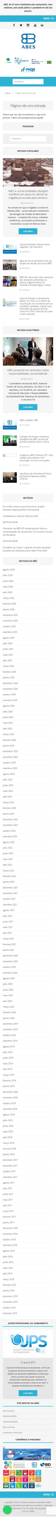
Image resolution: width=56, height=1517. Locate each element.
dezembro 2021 (10, 887)
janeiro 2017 (8, 1222)
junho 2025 (8, 649)
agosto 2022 (9, 842)
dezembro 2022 (10, 819)
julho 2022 (7, 847)
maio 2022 (8, 859)
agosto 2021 (9, 910)
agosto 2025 (9, 637)
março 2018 (8, 1143)
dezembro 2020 (10, 955)
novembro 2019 (10, 1029)
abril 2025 (7, 660)
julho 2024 (7, 711)
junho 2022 (8, 853)
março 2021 (8, 938)
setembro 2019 (10, 1040)
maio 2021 (8, 927)
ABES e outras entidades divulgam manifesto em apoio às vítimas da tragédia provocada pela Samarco (28, 194)
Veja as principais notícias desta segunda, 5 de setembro (34, 245)
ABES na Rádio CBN (29, 420)
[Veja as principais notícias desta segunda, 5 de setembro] (10, 251)
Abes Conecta (9, 1427)
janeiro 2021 (8, 950)
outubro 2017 (9, 1171)
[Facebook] (14, 25)
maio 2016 (8, 1268)
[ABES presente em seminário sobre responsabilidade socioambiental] (28, 364)
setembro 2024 (10, 700)
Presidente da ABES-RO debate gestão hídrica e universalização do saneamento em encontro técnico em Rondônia (27, 531)
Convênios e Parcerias (12, 1432)
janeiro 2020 (8, 1018)
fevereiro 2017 (9, 1216)
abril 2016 (7, 1273)
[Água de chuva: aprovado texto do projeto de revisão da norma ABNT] (10, 268)
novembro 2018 (10, 1097)
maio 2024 (8, 722)
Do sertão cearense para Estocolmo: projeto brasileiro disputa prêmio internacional (24, 508)
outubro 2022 (9, 830)
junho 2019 (8, 1057)
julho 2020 (7, 984)
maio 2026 (8, 586)
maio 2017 (8, 1199)
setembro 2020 (10, 972)
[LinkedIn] (42, 25)
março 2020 (8, 1006)
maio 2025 (8, 654)
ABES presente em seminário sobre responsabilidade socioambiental (28, 371)
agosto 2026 (9, 569)
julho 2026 (7, 575)
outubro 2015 (9, 1307)
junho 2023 (8, 785)
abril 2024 (7, 728)
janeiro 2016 (8, 1290)
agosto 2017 (9, 1182)
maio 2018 (8, 1131)
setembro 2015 (10, 1313)
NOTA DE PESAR (10, 522)
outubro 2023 (9, 762)
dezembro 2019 (10, 1023)
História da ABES (10, 1416)
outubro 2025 (9, 626)
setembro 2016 (10, 1245)
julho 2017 (7, 1188)
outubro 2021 (9, 898)
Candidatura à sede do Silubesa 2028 (20, 516)
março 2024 (8, 734)
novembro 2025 (10, 620)
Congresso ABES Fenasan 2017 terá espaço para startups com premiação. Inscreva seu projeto (36, 458)
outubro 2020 (9, 967)
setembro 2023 (10, 768)
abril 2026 (7, 592)
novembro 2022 (10, 825)
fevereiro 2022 (9, 876)
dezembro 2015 (10, 1296)
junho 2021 (8, 921)
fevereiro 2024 (9, 740)
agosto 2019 (9, 1046)
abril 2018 (7, 1137)
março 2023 (8, 802)
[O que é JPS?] (28, 1356)
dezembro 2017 (10, 1160)
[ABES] (28, 41)
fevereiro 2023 (9, 808)
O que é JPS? (28, 1362)
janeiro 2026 (8, 609)
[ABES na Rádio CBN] (10, 427)
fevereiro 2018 (9, 1148)
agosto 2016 (9, 1251)
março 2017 (8, 1211)
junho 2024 (8, 717)
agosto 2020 (9, 978)
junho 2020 (8, 989)
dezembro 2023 (10, 751)
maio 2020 (8, 995)
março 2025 (8, 666)
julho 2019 (7, 1052)
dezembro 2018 (10, 1092)
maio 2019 (8, 1063)
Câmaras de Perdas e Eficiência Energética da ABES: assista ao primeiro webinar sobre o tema (34, 439)
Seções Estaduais (10, 1421)
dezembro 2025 (10, 615)
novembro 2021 (10, 893)
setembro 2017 (10, 1177)
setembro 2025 (10, 632)
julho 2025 (7, 643)
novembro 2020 (10, 961)
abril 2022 (7, 864)
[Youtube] (35, 25)
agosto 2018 (9, 1114)
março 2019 (8, 1075)
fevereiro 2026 (9, 603)
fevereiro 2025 (9, 671)
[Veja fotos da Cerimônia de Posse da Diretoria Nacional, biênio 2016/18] (10, 481)
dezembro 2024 (10, 683)
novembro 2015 (10, 1302)
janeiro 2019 (8, 1086)
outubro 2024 (9, 694)
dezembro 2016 (10, 1228)
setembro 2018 (10, 1109)
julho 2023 (7, 779)
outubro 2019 (9, 1035)
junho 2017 (8, 1194)
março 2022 (8, 870)
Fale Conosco (8, 1410)
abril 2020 (7, 1001)
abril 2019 (7, 1069)
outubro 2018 (9, 1103)
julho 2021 (7, 916)
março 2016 (8, 1279)
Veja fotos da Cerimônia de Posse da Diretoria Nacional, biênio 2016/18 (35, 476)
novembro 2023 (10, 757)
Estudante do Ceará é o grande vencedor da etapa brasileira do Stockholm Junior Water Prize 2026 (26, 549)
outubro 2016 (9, 1239)
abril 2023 (7, 796)
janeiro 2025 (8, 677)
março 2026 (8, 598)
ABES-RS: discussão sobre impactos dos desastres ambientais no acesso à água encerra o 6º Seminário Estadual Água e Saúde (36, 281)
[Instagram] (28, 25)
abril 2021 (7, 933)
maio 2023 (8, 791)
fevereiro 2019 (9, 1080)
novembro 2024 (10, 688)
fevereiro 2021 (9, 944)
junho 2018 (8, 1126)
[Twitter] (21, 25)
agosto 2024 (9, 705)
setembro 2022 (10, 836)
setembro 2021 (10, 904)
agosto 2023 (9, 774)
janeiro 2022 (8, 881)
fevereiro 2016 (9, 1285)
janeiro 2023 (8, 813)
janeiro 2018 (8, 1154)
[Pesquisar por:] (28, 81)
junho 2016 (8, 1262)
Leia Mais (28, 231)
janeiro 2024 (8, 745)
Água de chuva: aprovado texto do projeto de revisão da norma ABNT (36, 262)
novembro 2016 (10, 1234)
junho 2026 (8, 581)
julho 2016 (7, 1256)
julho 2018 (7, 1120)
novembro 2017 (10, 1165)
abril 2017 (7, 1205)
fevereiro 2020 (9, 1012)
